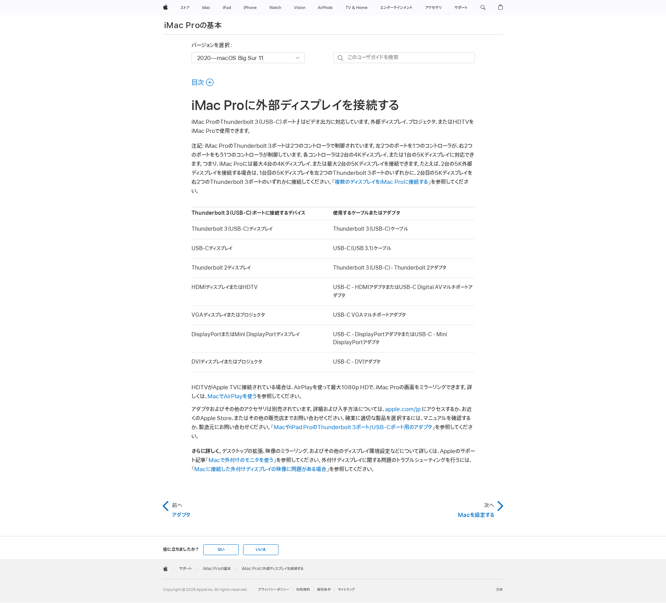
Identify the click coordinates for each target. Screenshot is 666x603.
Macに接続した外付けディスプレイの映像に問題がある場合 (260, 469)
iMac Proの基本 (193, 25)
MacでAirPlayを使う (232, 396)
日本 (499, 589)
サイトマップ (346, 589)
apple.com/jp (403, 409)
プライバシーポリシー (273, 589)
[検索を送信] (340, 58)
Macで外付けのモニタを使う (240, 460)
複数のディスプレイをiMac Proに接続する (381, 182)
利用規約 (303, 589)
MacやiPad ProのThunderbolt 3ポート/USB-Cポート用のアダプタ (353, 427)
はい (220, 549)
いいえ (261, 549)
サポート (185, 568)
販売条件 (324, 589)
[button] (483, 7)
